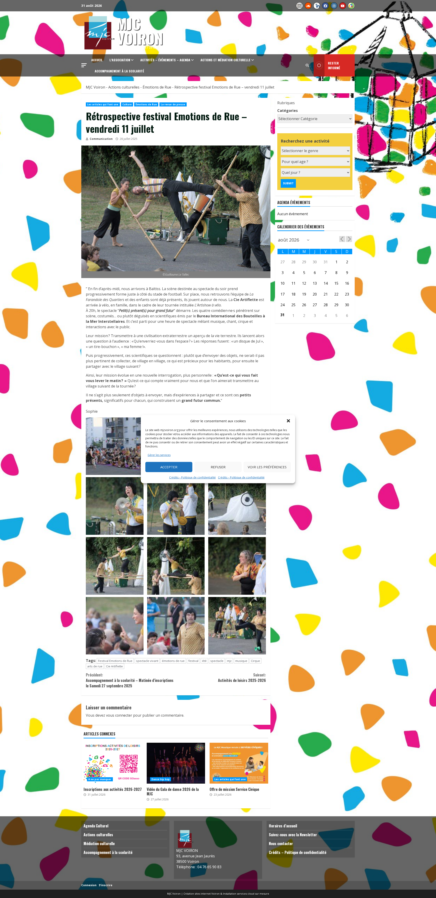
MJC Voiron (140, 30)
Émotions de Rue (146, 104)
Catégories (287, 110)
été (204, 661)
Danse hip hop (160, 779)
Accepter (168, 467)
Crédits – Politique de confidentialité (192, 477)
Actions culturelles (98, 834)
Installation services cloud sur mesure (246, 893)
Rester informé (334, 65)
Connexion (89, 885)
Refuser (218, 467)
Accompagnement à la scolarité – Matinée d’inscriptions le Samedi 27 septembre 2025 (129, 680)
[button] (288, 421)
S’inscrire (105, 885)
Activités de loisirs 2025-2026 (242, 677)
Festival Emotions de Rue (115, 661)
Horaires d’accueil (283, 826)
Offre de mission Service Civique (239, 763)
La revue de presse (173, 104)
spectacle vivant (147, 661)
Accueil (97, 59)
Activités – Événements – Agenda (165, 59)
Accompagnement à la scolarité (119, 71)
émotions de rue (173, 661)
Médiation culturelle (99, 843)
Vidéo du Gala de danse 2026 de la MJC (176, 763)
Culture (127, 104)
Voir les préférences (267, 467)
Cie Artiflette (114, 666)
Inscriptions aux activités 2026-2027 (113, 763)
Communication (101, 139)
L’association (119, 59)
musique (241, 661)
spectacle (216, 661)
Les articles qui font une (103, 104)
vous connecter (119, 715)
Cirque (255, 661)
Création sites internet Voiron (201, 893)
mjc (229, 661)
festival (193, 661)
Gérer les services (159, 455)
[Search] (307, 65)
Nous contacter (281, 843)
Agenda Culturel (96, 826)
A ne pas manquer (99, 779)
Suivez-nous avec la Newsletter (293, 834)
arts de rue (94, 666)
